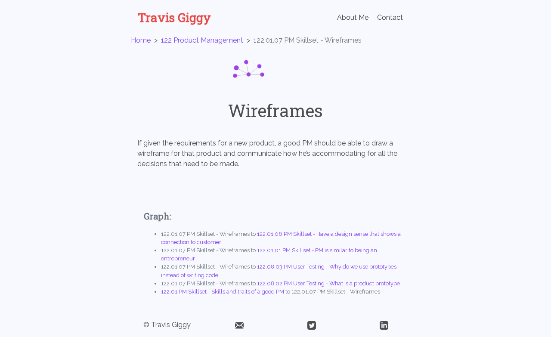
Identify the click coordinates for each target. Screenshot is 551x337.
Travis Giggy (174, 17)
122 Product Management (202, 40)
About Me (352, 17)
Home (141, 40)
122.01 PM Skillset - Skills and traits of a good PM (222, 291)
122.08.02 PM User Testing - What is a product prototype (328, 283)
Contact (390, 17)
